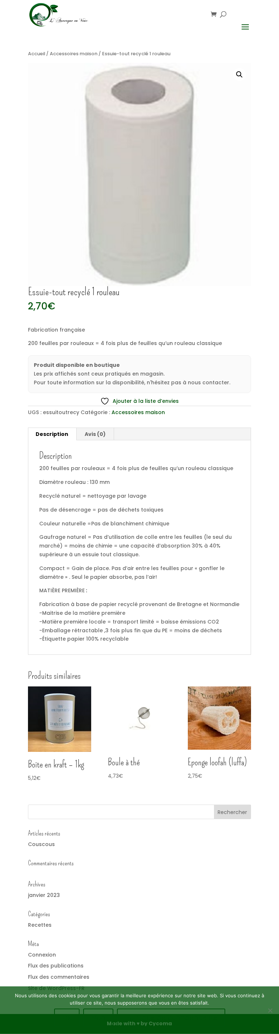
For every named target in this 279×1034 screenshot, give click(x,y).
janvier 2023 (44, 895)
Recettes (40, 925)
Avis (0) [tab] (95, 434)
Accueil (36, 53)
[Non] (270, 1010)
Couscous (41, 844)
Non (98, 1017)
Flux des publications (56, 965)
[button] (239, 74)
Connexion (42, 954)
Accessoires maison (73, 53)
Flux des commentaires (58, 977)
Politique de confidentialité (171, 1017)
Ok (67, 1017)
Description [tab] (52, 434)
